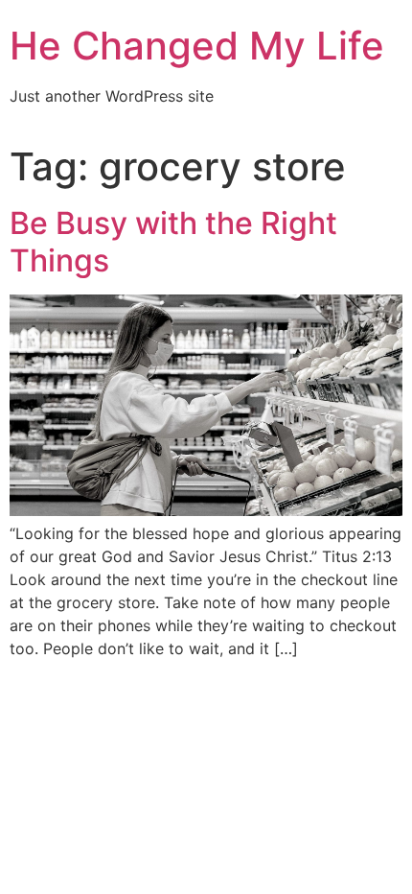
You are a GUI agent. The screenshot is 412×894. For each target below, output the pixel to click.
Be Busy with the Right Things (173, 241)
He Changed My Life (197, 45)
